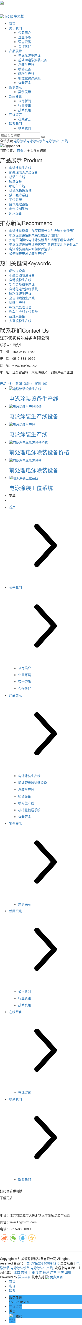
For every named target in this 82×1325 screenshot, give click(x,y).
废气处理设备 (18, 204)
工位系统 (15, 199)
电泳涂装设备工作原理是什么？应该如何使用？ (42, 230)
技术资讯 (24, 110)
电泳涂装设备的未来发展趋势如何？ (34, 235)
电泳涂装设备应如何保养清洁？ (31, 248)
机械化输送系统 (29, 78)
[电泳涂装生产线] (22, 424)
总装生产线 (26, 64)
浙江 (39, 1272)
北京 (17, 1272)
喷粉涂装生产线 (20, 293)
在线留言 (15, 114)
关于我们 (15, 28)
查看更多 (24, 82)
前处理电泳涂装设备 (32, 60)
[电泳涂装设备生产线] (25, 388)
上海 (31, 1272)
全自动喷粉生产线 (22, 298)
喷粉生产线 (26, 73)
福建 (46, 1272)
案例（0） (42, 383)
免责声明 (56, 1277)
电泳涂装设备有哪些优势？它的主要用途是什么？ (44, 244)
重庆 (60, 1272)
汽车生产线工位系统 (23, 311)
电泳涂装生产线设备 (33, 416)
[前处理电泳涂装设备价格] (28, 442)
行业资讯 (24, 105)
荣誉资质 (24, 41)
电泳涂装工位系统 (31, 488)
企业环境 (24, 37)
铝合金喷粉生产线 (22, 284)
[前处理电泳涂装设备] (25, 459)
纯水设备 (15, 213)
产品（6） (7, 383)
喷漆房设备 (17, 270)
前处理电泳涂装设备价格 (39, 452)
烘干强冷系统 (18, 195)
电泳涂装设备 (36, 140)
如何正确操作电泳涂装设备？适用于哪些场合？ (42, 239)
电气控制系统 (18, 208)
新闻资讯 (15, 96)
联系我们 (15, 123)
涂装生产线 (17, 302)
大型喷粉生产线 (20, 320)
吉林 (24, 1272)
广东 (53, 1272)
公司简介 (24, 32)
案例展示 (15, 87)
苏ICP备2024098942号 (42, 1263)
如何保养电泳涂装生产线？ (28, 253)
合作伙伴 (24, 46)
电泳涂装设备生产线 (33, 398)
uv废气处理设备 (20, 307)
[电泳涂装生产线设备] (25, 406)
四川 (68, 1272)
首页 (12, 23)
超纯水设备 (17, 316)
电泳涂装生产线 (29, 55)
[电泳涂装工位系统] (23, 477)
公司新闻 (24, 100)
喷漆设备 (24, 69)
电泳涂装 (20, 140)
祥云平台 (24, 1277)
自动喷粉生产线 (20, 279)
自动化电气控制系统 (23, 289)
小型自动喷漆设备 (22, 275)
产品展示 (15, 50)
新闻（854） (24, 383)
